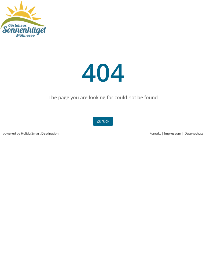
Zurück (103, 121)
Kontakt (155, 133)
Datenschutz (194, 133)
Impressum (172, 133)
